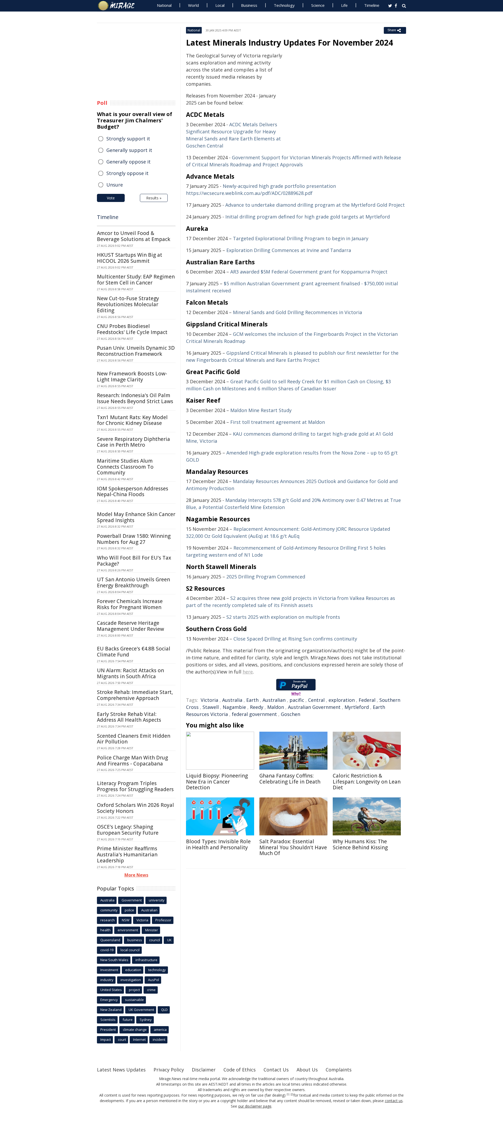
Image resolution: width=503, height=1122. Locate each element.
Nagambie (234, 707)
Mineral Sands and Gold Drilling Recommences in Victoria (297, 312)
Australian (274, 700)
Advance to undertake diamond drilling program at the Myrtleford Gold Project (315, 205)
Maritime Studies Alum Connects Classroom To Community (125, 466)
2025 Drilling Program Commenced (265, 576)
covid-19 (106, 950)
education (133, 969)
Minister (151, 930)
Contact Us (276, 1069)
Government (132, 900)
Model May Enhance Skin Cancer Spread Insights (136, 517)
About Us (307, 1069)
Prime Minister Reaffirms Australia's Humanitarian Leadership (127, 854)
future (128, 1019)
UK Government (141, 1009)
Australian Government (314, 707)
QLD (164, 1009)
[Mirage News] (119, 6)
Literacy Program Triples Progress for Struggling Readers (135, 786)
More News (136, 875)
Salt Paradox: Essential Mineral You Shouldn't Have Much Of (293, 847)
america (160, 1029)
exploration (342, 700)
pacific (296, 700)
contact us (394, 1100)
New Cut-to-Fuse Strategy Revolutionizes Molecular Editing (128, 304)
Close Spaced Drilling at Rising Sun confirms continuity (295, 639)
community (109, 910)
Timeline (371, 5)
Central (316, 700)
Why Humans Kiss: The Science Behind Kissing (360, 844)
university (157, 900)
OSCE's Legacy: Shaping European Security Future (127, 829)
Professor (163, 920)
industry (106, 979)
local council (130, 950)
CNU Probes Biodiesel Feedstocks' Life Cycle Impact (132, 329)
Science (318, 5)
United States (111, 989)
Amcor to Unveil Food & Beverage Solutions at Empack (133, 236)
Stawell (211, 707)
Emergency (109, 999)
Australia (232, 700)
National (164, 5)
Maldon (275, 707)
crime (151, 989)
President (108, 1029)
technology (157, 969)
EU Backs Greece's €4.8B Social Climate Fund (133, 651)
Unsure (114, 185)
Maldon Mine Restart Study (261, 410)
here (248, 672)
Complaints (339, 1069)
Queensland (110, 940)
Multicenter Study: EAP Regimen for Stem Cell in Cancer (136, 279)
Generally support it (129, 150)
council (154, 940)
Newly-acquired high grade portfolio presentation (279, 186)
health (105, 930)
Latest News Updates (121, 1069)
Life (344, 5)
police (129, 910)
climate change (135, 1029)
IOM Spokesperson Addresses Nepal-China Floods (132, 491)
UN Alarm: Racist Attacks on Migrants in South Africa (130, 673)
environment (128, 930)
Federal (367, 700)
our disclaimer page (254, 1106)
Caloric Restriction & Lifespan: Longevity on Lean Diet (367, 781)
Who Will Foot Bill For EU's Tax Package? (134, 560)
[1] (288, 1094)
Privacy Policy (169, 1069)
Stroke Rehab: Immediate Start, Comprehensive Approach (135, 695)
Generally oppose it (128, 161)
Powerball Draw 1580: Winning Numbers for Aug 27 (134, 539)
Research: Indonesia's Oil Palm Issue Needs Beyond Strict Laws (135, 398)
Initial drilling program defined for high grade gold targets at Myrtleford (307, 217)
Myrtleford (357, 707)
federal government (254, 714)
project (134, 989)
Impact (105, 1039)
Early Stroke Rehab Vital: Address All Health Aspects (129, 717)
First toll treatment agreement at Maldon (277, 422)
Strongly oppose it (127, 173)
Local (220, 5)
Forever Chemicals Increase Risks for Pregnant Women (130, 604)
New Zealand (111, 1009)
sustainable (134, 999)
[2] (292, 1094)
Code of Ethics (239, 1069)
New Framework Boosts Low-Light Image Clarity (132, 376)
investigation (131, 979)
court (122, 1039)
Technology (284, 5)
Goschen (290, 714)
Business (249, 5)
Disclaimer (204, 1069)
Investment (109, 969)
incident (159, 1039)
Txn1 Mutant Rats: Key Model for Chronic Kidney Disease (132, 420)
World (193, 5)
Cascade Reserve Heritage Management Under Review (130, 626)
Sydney (146, 1019)
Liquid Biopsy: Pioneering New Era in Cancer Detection (217, 781)
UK (169, 940)
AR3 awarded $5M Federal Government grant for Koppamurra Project (308, 272)
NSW (125, 920)
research (107, 920)
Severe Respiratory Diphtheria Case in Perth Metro (133, 442)
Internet (139, 1039)
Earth (252, 700)
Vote (111, 197)
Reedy (256, 707)
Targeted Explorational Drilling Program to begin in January (300, 238)
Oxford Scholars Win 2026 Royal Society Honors (135, 808)
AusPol (153, 979)
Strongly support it (128, 138)
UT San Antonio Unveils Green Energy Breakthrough (133, 582)
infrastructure (146, 959)
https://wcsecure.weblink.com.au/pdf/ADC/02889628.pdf (249, 193)
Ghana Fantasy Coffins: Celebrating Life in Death (289, 778)
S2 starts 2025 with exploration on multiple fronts (283, 617)
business (134, 940)
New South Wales (114, 959)
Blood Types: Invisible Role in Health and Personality (218, 844)
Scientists (108, 1019)
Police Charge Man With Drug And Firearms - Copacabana (132, 760)
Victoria (209, 700)
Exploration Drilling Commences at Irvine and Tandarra (288, 250)
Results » (153, 197)
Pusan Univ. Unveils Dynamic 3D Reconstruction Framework (136, 350)
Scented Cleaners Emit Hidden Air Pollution (133, 738)
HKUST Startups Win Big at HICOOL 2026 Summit (129, 257)
